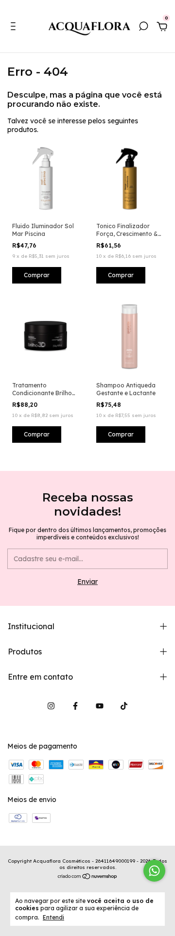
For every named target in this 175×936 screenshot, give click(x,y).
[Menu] (14, 27)
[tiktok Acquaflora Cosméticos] (124, 706)
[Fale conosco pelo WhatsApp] (154, 871)
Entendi (53, 917)
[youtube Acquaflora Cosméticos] (100, 706)
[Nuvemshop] (87, 877)
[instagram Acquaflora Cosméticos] (51, 706)
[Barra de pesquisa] (143, 27)
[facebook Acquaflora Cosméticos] (75, 706)
